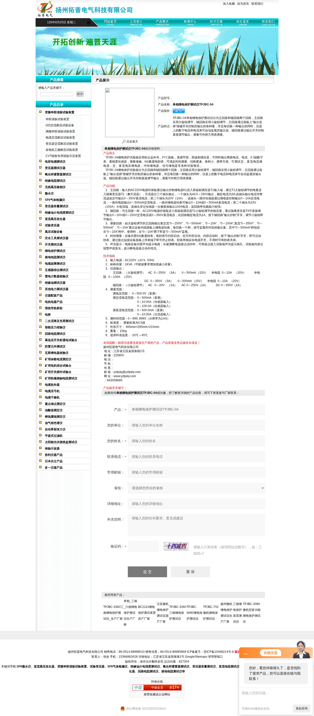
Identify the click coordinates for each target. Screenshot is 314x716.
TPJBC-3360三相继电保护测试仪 (177, 612)
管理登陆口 (215, 656)
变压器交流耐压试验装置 (62, 143)
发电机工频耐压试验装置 (62, 150)
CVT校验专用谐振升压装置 (63, 156)
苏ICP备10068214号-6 (219, 651)
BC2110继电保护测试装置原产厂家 (147, 612)
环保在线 (157, 681)
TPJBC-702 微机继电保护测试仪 (211, 612)
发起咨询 (302, 708)
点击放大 (132, 141)
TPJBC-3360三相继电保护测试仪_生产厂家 (113, 612)
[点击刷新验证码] (176, 546)
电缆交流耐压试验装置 (60, 137)
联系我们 (257, 3)
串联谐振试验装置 (57, 119)
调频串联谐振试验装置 (60, 131)
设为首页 (243, 3)
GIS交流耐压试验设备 (60, 125)
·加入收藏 (228, 3)
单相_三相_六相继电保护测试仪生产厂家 (130, 612)
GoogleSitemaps (196, 656)
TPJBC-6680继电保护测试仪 (194, 612)
